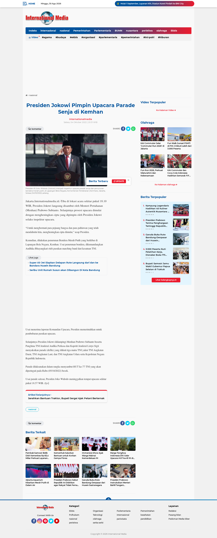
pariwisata (122, 519)
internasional (48, 30)
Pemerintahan (81, 30)
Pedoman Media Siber (179, 519)
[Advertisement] (108, 66)
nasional (65, 30)
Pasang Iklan (175, 515)
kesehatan (146, 515)
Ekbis (174, 30)
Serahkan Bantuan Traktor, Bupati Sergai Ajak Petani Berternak (66, 398)
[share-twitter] (128, 128)
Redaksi (172, 511)
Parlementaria (102, 30)
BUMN (118, 30)
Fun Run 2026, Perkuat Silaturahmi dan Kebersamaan (152, 173)
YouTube (59, 525)
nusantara (132, 30)
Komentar (36, 129)
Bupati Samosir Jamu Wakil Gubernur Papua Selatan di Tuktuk (158, 266)
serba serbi (98, 522)
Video (34, 37)
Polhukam (74, 515)
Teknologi (97, 515)
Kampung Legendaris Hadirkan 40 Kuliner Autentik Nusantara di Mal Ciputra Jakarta (158, 208)
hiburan (164, 37)
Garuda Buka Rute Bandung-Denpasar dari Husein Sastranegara (156, 237)
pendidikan (146, 519)
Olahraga (147, 122)
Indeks (33, 30)
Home (31, 3)
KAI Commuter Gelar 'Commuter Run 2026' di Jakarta (152, 146)
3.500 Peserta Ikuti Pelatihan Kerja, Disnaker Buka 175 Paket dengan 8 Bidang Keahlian (156, 252)
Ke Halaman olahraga (165, 184)
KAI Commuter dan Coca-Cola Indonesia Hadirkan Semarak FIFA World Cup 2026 (179, 173)
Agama (48, 37)
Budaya (61, 37)
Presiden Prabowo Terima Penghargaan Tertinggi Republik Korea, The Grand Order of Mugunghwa (157, 223)
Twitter (52, 525)
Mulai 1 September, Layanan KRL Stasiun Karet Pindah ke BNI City (152, 3)
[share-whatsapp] (133, 128)
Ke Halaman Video (165, 110)
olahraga (161, 30)
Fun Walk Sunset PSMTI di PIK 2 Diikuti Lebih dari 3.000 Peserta (179, 146)
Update (119, 181)
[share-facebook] (123, 128)
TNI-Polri (149, 37)
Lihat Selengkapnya (165, 280)
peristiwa (147, 30)
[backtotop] (108, 500)
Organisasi (89, 37)
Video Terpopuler (153, 102)
